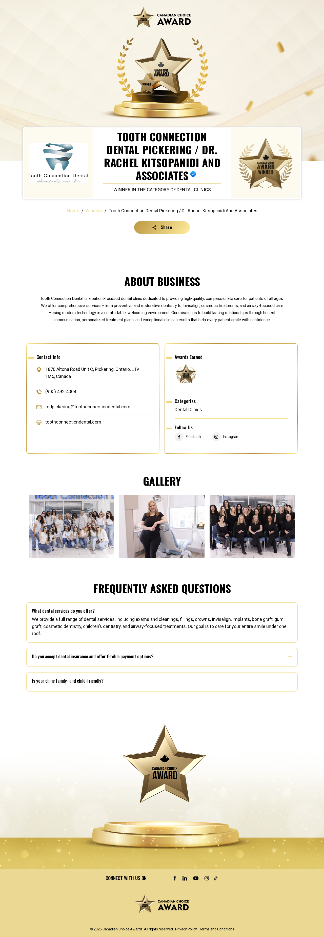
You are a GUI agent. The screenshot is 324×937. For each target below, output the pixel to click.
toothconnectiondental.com (73, 422)
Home (73, 210)
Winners (94, 210)
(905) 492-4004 (60, 391)
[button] (162, 227)
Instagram (231, 437)
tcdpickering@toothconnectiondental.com (87, 406)
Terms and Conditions (216, 929)
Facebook (193, 437)
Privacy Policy (186, 929)
